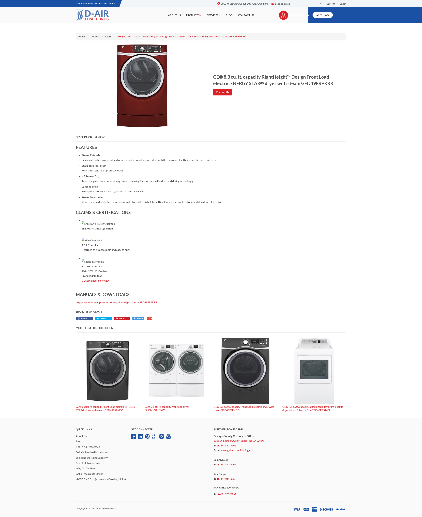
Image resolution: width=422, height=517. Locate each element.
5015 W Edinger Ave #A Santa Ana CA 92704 (238, 440)
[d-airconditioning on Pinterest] (147, 437)
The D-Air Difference (88, 446)
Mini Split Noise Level (88, 463)
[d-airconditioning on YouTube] (168, 437)
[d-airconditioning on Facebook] (133, 437)
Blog (229, 15)
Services (213, 15)
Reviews (99, 137)
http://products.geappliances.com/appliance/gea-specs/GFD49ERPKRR (116, 302)
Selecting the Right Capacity (92, 457)
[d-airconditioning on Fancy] (140, 437)
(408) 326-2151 (227, 494)
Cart (329, 3)
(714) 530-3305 (227, 445)
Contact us (246, 15)
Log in (343, 3)
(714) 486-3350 (227, 478)
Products (193, 15)
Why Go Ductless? (86, 468)
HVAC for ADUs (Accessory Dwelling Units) (101, 479)
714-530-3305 (299, 15)
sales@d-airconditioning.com (237, 450)
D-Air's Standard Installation (92, 452)
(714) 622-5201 (227, 464)
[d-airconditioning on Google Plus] (154, 437)
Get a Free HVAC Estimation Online (95, 3)
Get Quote (323, 15)
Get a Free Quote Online (89, 473)
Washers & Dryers (101, 36)
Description (84, 137)
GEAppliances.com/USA (95, 280)
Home (81, 36)
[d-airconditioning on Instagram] (161, 437)
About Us (174, 15)
